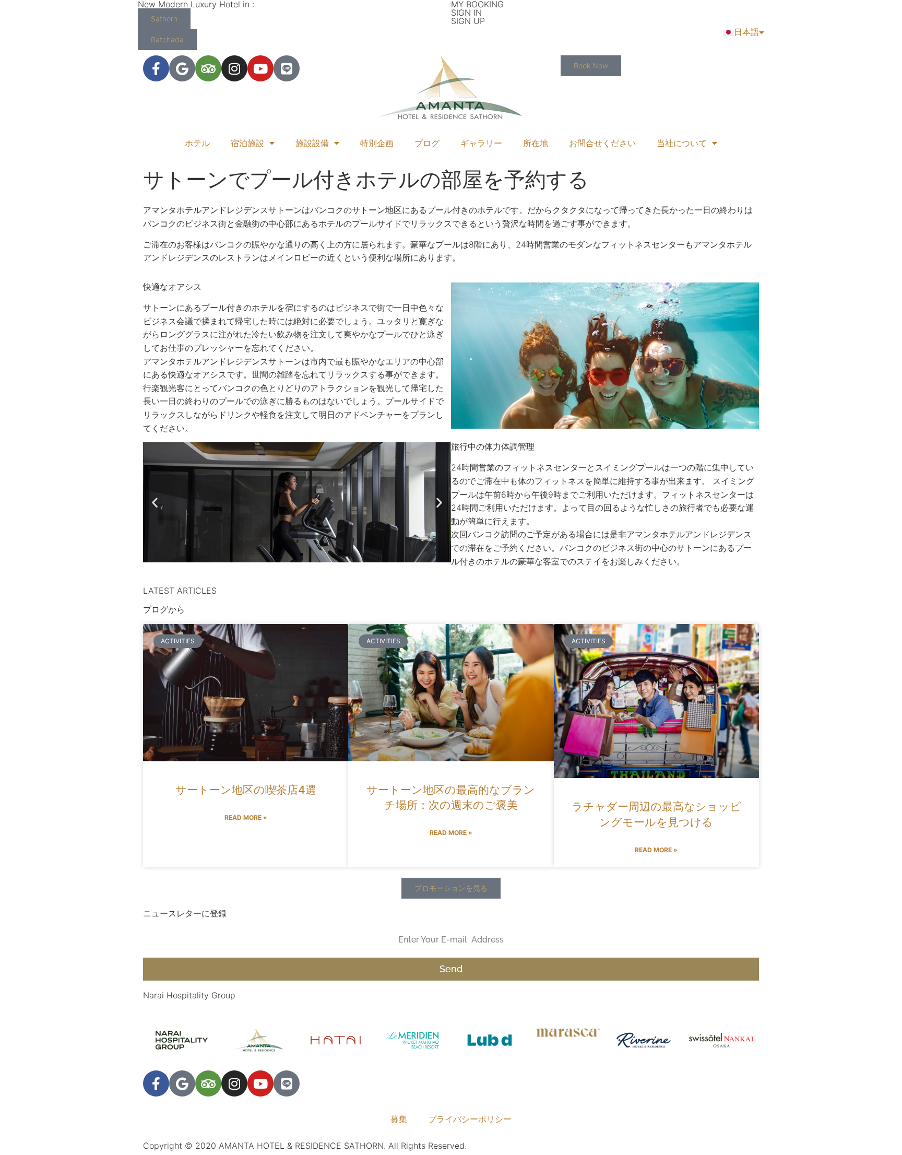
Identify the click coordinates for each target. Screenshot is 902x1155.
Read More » (245, 817)
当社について (682, 143)
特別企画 (377, 143)
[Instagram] (234, 68)
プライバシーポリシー (470, 1119)
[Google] (182, 68)
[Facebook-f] (156, 68)
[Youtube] (260, 68)
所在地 (535, 143)
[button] (154, 502)
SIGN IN (466, 12)
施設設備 (312, 143)
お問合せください (602, 143)
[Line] (287, 68)
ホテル (197, 143)
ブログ (427, 143)
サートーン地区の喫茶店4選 (245, 789)
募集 (398, 1119)
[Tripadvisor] (208, 68)
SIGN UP (468, 21)
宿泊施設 (247, 143)
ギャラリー (481, 143)
